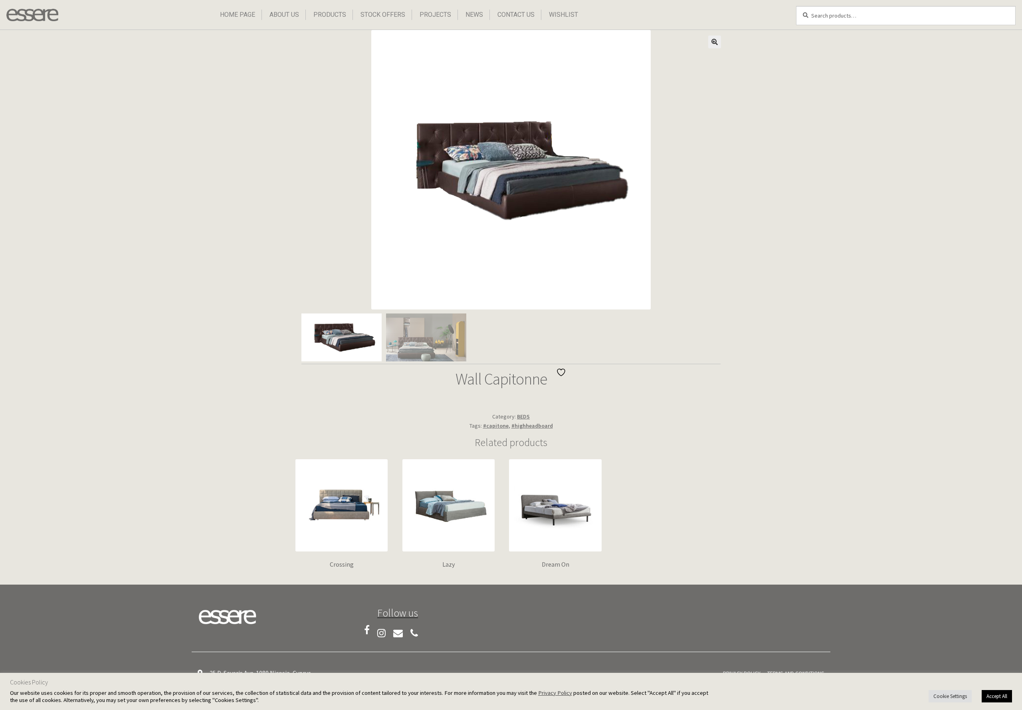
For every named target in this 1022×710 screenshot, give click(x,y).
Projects (435, 14)
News (474, 14)
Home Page (237, 14)
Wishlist (563, 14)
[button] (714, 42)
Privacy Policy (555, 692)
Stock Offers (382, 14)
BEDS (523, 416)
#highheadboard (532, 425)
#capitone (496, 425)
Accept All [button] (996, 696)
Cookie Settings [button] (950, 696)
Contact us (516, 14)
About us (284, 14)
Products (329, 14)
